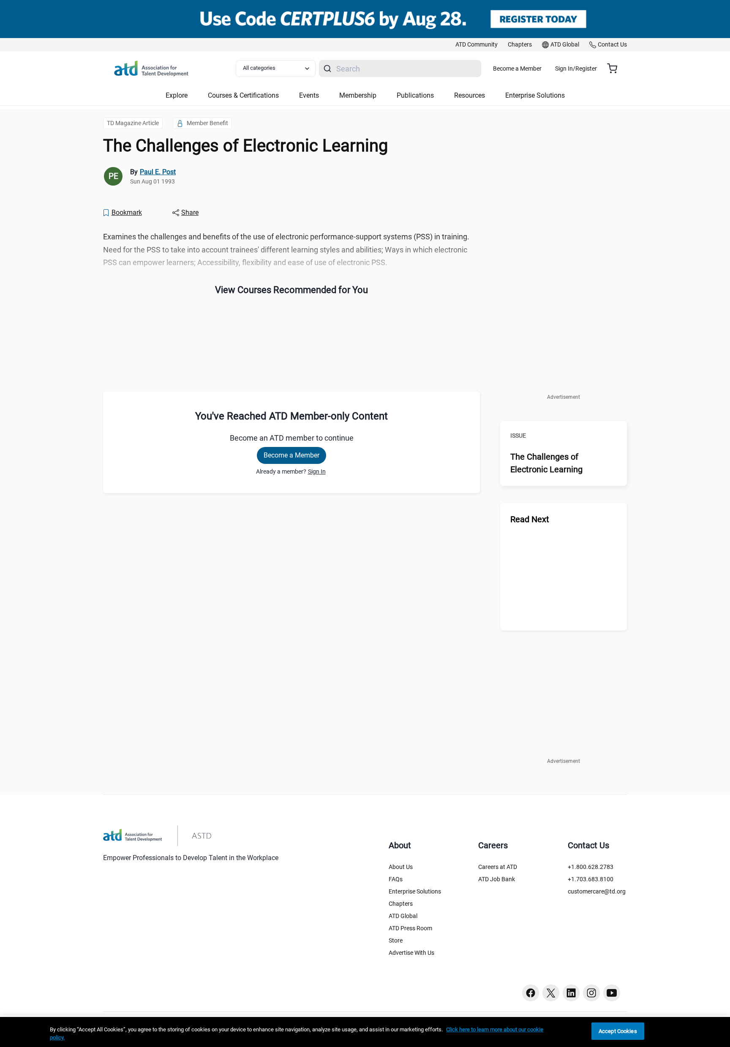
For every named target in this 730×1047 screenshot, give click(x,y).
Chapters (401, 903)
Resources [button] (469, 95)
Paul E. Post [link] (158, 172)
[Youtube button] (611, 992)
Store (396, 940)
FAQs (396, 879)
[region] (365, 1032)
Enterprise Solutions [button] (535, 95)
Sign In (317, 471)
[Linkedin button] (571, 992)
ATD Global (403, 916)
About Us (401, 866)
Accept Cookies (618, 1031)
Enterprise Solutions (415, 891)
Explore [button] (177, 95)
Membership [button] (357, 95)
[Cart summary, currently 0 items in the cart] (615, 68)
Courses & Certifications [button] (243, 95)
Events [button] (309, 95)
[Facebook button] (530, 992)
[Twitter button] (550, 992)
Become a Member (517, 68)
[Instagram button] (591, 992)
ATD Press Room (410, 928)
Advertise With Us (411, 952)
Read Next (529, 519)
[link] (476, 45)
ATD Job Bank (496, 879)
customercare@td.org (597, 891)
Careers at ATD (497, 866)
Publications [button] (415, 95)
